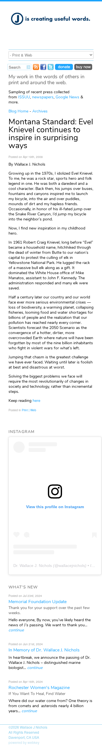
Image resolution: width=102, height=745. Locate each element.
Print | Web (29, 410)
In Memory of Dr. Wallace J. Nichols (44, 650)
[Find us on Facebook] (43, 68)
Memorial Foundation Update (37, 602)
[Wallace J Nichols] (51, 28)
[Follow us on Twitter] (51, 68)
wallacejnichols (71, 565)
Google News (67, 97)
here (35, 400)
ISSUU (24, 97)
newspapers (43, 97)
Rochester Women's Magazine (39, 688)
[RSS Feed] (36, 68)
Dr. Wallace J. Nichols (32, 565)
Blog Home (18, 111)
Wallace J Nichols (33, 727)
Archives (40, 111)
